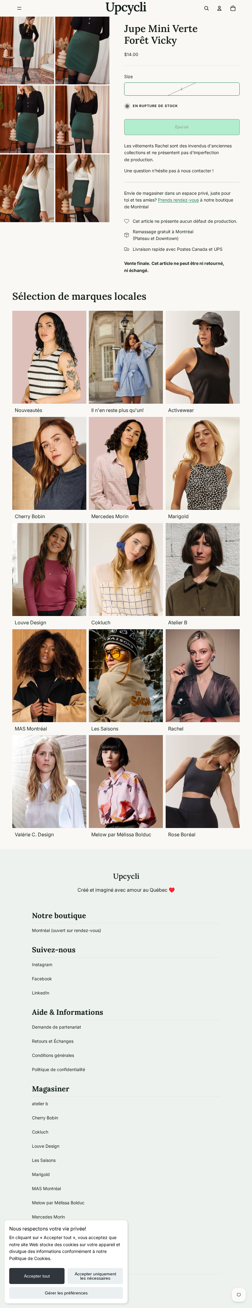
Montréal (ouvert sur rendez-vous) (66, 930)
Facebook (42, 978)
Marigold (41, 1174)
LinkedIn (40, 992)
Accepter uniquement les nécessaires (95, 1276)
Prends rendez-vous (178, 199)
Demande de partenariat (56, 1027)
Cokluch (40, 1131)
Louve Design (45, 1146)
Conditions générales (53, 1055)
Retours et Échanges (52, 1041)
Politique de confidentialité (58, 1069)
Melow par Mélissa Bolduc (58, 1202)
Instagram (42, 964)
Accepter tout (37, 1276)
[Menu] (19, 8)
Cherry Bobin (45, 1117)
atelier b (40, 1103)
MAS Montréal (46, 1188)
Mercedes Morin (48, 1216)
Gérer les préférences (66, 1292)
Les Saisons (44, 1160)
